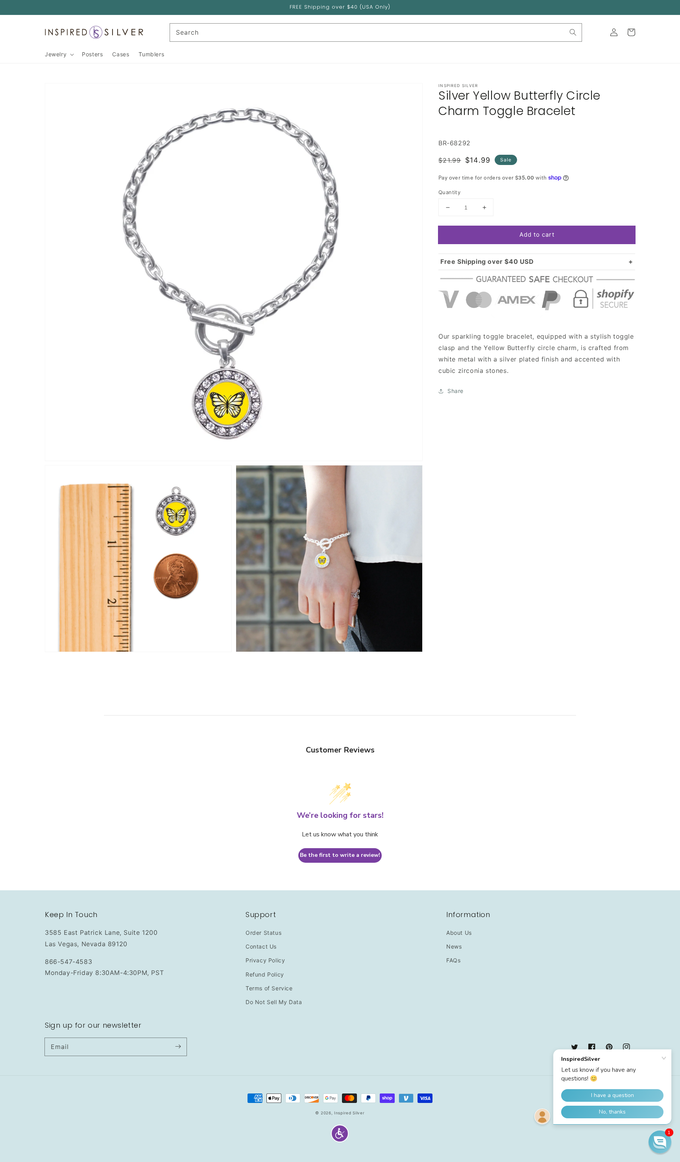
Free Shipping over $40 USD (487, 261)
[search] (376, 32)
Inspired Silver (349, 1112)
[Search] (573, 32)
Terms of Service (269, 988)
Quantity (449, 192)
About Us (459, 932)
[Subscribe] (178, 1046)
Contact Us (261, 946)
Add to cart (536, 234)
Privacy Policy (265, 960)
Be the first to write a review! (340, 855)
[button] (340, 1133)
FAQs (453, 960)
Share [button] (455, 390)
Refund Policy (265, 974)
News (454, 946)
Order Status (263, 932)
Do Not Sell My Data (274, 1002)
